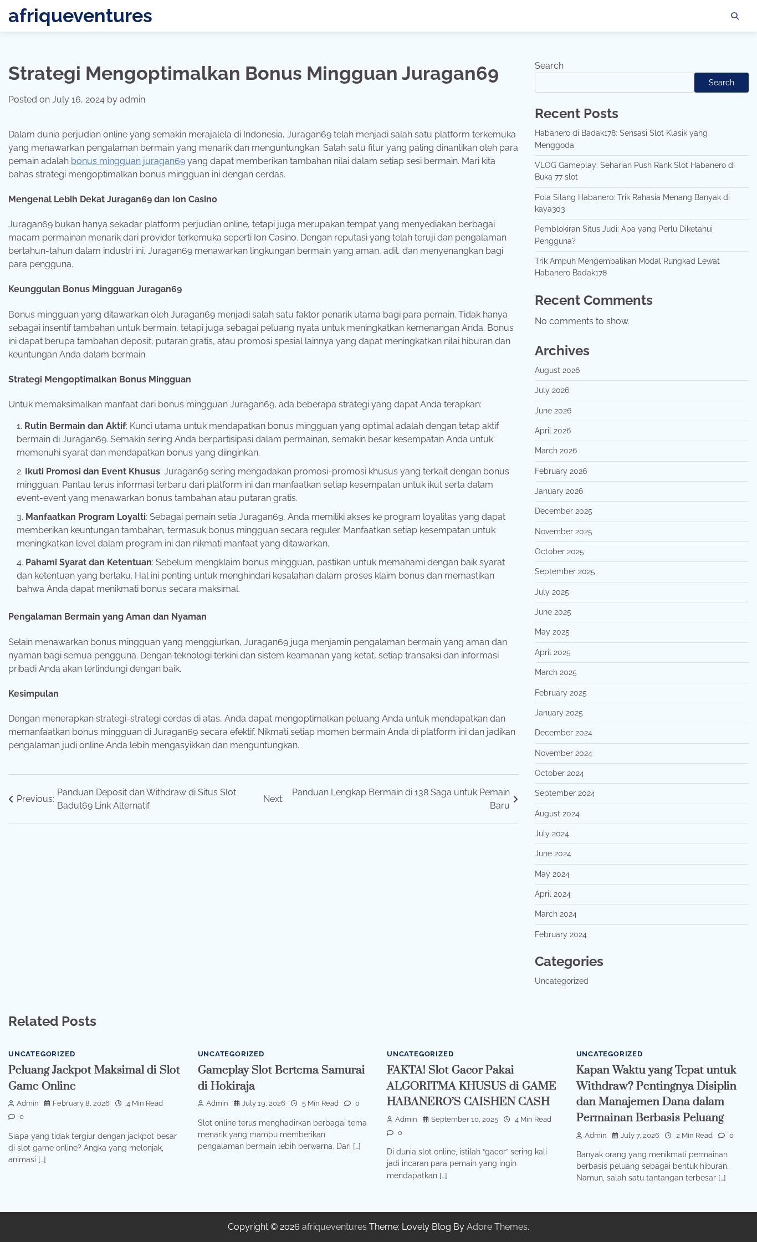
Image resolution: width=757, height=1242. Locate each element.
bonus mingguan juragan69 (128, 161)
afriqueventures (80, 15)
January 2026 (559, 491)
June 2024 (553, 853)
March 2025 (556, 672)
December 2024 (563, 732)
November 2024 (563, 753)
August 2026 (557, 370)
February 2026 (561, 471)
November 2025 (563, 531)
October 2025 (559, 551)
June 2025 (553, 611)
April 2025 (553, 652)
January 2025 (559, 712)
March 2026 (556, 450)
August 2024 (557, 813)
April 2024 (553, 894)
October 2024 (559, 773)
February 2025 (561, 692)
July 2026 (552, 390)
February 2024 (561, 934)
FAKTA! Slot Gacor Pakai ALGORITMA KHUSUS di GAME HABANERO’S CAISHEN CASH (471, 1086)
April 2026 (553, 430)
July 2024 (552, 833)
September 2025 (565, 571)
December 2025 (563, 511)
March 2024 (556, 913)
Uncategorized (562, 981)
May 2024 (552, 874)
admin (132, 99)
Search (549, 65)
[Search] (735, 16)
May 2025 (552, 631)
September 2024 (565, 793)
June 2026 (553, 410)
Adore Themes (497, 1226)
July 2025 (552, 591)
